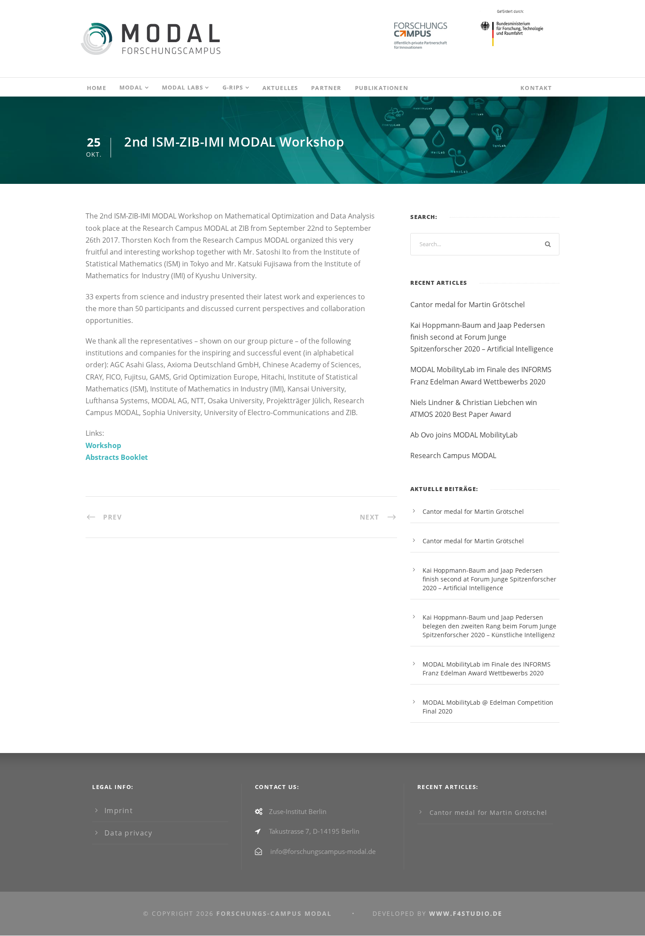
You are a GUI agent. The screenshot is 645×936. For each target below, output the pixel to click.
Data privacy (128, 833)
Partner (326, 88)
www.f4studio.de (465, 913)
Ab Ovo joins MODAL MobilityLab (464, 435)
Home (96, 88)
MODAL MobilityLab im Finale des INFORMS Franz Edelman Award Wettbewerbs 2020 (487, 668)
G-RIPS (233, 87)
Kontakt (536, 88)
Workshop (103, 445)
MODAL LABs (183, 87)
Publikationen (381, 88)
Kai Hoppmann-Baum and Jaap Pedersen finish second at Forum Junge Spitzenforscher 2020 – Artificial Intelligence (481, 337)
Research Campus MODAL (453, 455)
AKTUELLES (280, 88)
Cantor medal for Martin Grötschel (467, 304)
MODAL (131, 87)
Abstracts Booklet (117, 457)
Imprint (118, 810)
